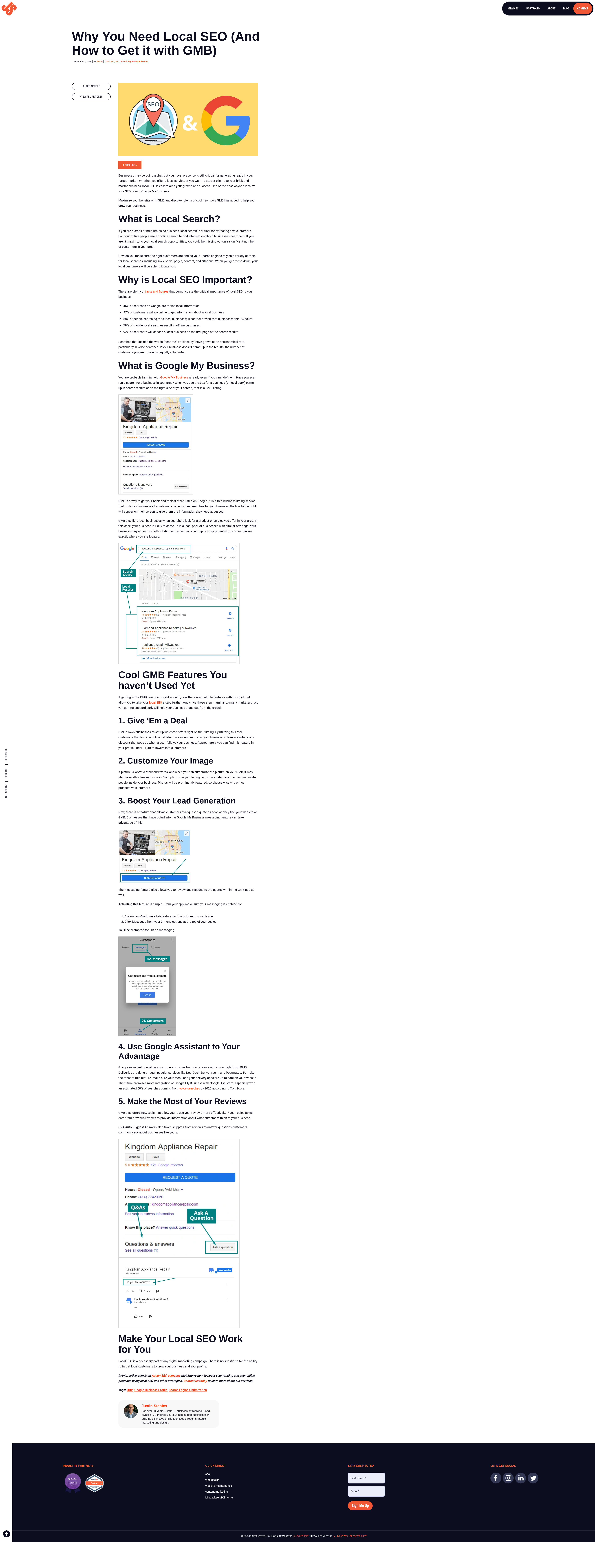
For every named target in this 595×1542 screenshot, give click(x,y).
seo (207, 1474)
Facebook (6, 755)
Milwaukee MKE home (219, 1497)
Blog (566, 8)
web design (212, 1480)
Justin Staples (154, 1406)
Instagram (6, 791)
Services (513, 8)
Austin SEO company (166, 1375)
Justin (99, 61)
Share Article (91, 86)
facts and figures (156, 291)
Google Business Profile (150, 1390)
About (551, 8)
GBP (130, 1390)
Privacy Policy (358, 1536)
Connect (582, 8)
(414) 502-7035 (340, 1536)
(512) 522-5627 (301, 1536)
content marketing (216, 1491)
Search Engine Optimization (188, 1390)
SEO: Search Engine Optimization (131, 61)
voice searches (189, 1088)
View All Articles (91, 96)
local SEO (155, 702)
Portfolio (533, 8)
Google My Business (174, 377)
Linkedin (6, 773)
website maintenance (218, 1485)
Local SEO (110, 61)
